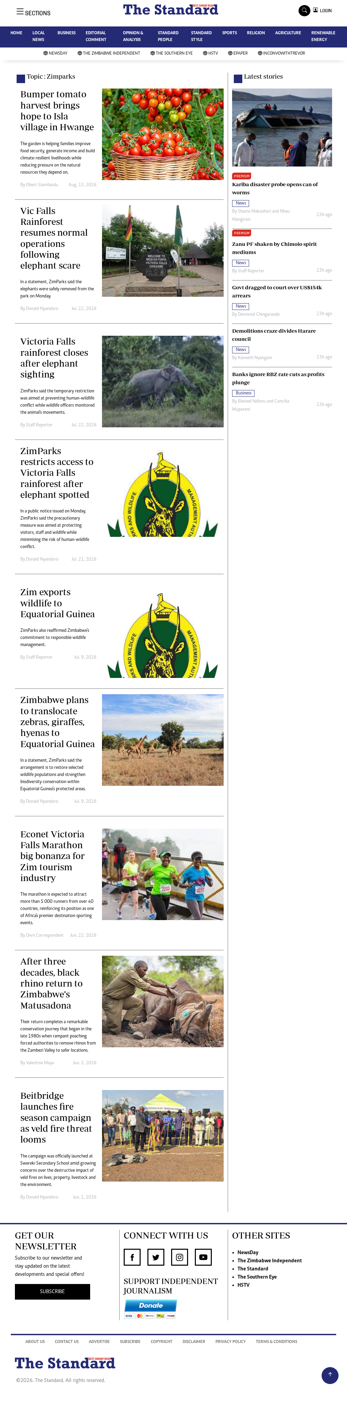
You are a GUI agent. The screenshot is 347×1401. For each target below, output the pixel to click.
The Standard (253, 1269)
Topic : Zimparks (51, 76)
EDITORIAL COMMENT (96, 36)
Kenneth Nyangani (255, 358)
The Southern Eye (174, 54)
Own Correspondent (45, 935)
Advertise (99, 1342)
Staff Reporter (39, 425)
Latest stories (263, 76)
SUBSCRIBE (52, 1292)
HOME (16, 33)
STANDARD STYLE (201, 36)
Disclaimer (194, 1342)
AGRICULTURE (288, 33)
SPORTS (229, 33)
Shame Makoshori (254, 211)
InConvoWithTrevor (284, 54)
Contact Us (67, 1342)
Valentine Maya (40, 1063)
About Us (35, 1342)
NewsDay (58, 54)
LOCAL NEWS (39, 36)
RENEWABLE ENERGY (323, 36)
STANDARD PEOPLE (168, 36)
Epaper (240, 54)
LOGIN (325, 11)
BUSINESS (67, 33)
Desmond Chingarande (259, 314)
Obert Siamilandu (42, 185)
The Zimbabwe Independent (111, 54)
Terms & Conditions (276, 1342)
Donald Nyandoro (42, 309)
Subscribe (130, 1342)
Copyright (161, 1342)
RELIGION (256, 33)
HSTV (213, 54)
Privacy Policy (231, 1342)
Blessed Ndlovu (252, 401)
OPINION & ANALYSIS (133, 36)
